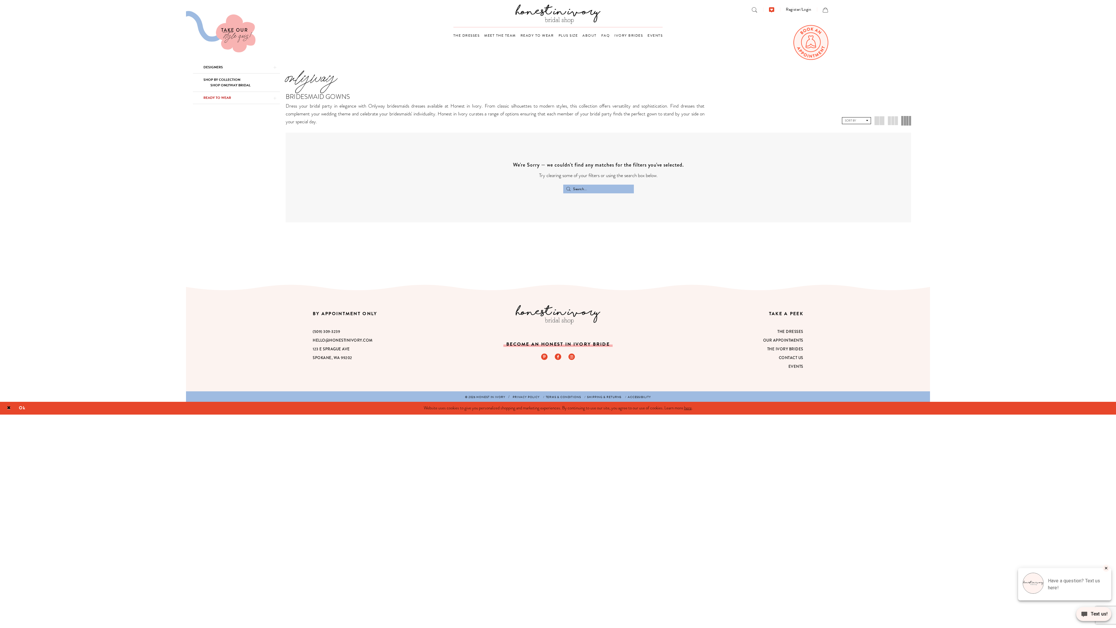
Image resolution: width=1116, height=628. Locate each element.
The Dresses (790, 331)
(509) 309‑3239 (326, 331)
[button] (798, 9)
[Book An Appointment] (810, 42)
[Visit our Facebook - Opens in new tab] (558, 357)
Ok (22, 408)
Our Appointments (783, 340)
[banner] (558, 14)
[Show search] (754, 9)
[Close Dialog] (8, 408)
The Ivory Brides (785, 349)
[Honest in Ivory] (557, 315)
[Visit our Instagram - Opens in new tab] (571, 357)
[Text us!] (1094, 616)
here (688, 408)
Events (795, 366)
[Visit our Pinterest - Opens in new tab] (544, 357)
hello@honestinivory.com (343, 340)
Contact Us (791, 358)
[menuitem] (754, 9)
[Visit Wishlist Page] (771, 9)
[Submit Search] (568, 189)
